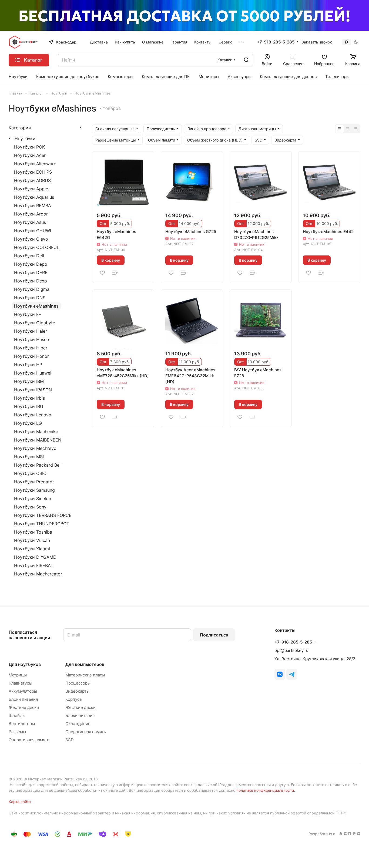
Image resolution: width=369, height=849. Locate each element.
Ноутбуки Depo (30, 264)
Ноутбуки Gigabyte (34, 322)
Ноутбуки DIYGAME (35, 557)
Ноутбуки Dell (29, 255)
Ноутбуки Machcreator (38, 574)
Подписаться (214, 635)
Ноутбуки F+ (28, 314)
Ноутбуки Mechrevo (35, 448)
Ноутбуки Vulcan (32, 540)
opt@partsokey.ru (291, 650)
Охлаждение (77, 723)
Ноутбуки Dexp (30, 281)
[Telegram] (291, 674)
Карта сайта (20, 801)
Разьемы (17, 731)
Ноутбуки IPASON (33, 389)
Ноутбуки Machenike (36, 431)
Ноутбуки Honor (31, 356)
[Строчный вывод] (348, 129)
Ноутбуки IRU (28, 406)
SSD (69, 739)
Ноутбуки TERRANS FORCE (43, 515)
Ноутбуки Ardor (31, 214)
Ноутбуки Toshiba (33, 532)
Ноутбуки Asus (30, 222)
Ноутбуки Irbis (29, 398)
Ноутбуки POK (29, 147)
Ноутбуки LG (28, 423)
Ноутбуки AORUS (32, 180)
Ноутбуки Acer (30, 155)
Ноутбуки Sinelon (32, 498)
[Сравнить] (115, 272)
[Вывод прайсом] (356, 129)
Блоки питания (23, 699)
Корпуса (73, 699)
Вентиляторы (22, 723)
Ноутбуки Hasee (31, 339)
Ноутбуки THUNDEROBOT (41, 523)
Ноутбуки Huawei (32, 373)
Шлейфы (17, 715)
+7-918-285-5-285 (275, 42)
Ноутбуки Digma (31, 289)
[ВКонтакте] (279, 674)
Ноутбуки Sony (30, 507)
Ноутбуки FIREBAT (33, 565)
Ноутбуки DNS (29, 297)
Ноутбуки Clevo (31, 239)
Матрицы (18, 675)
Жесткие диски (24, 707)
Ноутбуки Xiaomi (32, 548)
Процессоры (77, 683)
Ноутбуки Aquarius (34, 197)
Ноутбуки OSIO (30, 473)
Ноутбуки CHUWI (32, 230)
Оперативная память (29, 739)
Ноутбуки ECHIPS (33, 172)
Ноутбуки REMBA (32, 205)
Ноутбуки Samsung (34, 490)
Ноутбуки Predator (34, 481)
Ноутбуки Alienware (35, 163)
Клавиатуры (20, 683)
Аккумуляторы (23, 691)
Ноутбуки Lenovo (32, 414)
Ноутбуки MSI (29, 456)
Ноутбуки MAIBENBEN (37, 440)
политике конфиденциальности (265, 790)
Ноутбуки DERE (31, 272)
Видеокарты (77, 691)
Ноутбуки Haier (30, 331)
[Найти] (246, 60)
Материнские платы (85, 675)
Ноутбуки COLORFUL (36, 247)
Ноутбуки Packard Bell (38, 465)
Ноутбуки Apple (31, 188)
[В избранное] (102, 272)
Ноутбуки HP (28, 364)
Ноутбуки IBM (29, 381)
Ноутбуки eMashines (36, 306)
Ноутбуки (25, 138)
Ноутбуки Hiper (30, 348)
